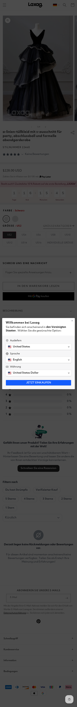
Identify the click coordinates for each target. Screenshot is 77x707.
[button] (38, 347)
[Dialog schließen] (72, 321)
